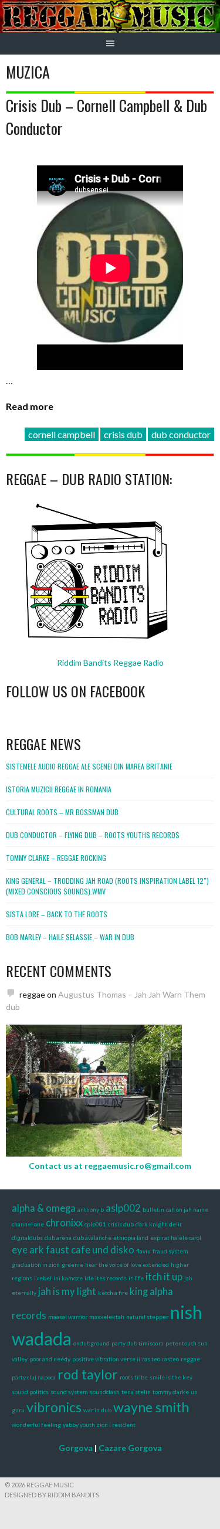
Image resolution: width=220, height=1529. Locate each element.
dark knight (151, 1224)
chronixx (64, 1223)
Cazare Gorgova (130, 1448)
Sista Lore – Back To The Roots (56, 914)
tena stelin (136, 1391)
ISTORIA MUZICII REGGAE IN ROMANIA (58, 789)
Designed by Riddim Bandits (52, 1495)
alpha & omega (44, 1208)
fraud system (170, 1251)
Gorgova (76, 1448)
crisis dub (123, 434)
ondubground (91, 1343)
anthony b (90, 1209)
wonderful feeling (36, 1424)
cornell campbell (61, 434)
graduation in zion (36, 1264)
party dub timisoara (137, 1343)
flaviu (143, 1251)
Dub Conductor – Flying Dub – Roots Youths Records (93, 835)
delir (175, 1224)
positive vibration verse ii (106, 1358)
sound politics (30, 1391)
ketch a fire (113, 1292)
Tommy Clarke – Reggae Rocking (56, 858)
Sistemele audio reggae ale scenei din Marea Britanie (89, 766)
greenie (72, 1264)
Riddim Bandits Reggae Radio (110, 662)
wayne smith (151, 1407)
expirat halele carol (175, 1237)
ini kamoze (68, 1277)
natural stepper (147, 1316)
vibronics (54, 1407)
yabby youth (79, 1424)
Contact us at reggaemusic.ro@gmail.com (110, 1166)
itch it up (163, 1277)
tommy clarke (171, 1391)
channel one (28, 1224)
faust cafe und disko (90, 1250)
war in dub (97, 1409)
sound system (69, 1391)
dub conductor (181, 434)
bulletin (153, 1209)
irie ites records (105, 1277)
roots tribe (134, 1377)
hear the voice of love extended (127, 1264)
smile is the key (171, 1377)
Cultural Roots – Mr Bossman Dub (62, 812)
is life (136, 1277)
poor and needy (49, 1358)
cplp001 (95, 1224)
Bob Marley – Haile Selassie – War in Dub (70, 937)
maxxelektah (106, 1316)
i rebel (43, 1277)
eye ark (28, 1250)
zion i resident (116, 1424)
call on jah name (187, 1209)
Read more (29, 406)
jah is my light (67, 1291)
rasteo (170, 1358)
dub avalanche (92, 1237)
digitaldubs (27, 1237)
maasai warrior (67, 1316)
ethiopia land (130, 1237)
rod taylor (87, 1374)
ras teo (151, 1358)
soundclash (105, 1391)
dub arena (58, 1237)
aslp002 (123, 1208)
